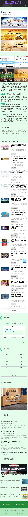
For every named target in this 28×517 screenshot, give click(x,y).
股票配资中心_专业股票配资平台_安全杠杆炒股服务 (19, 282)
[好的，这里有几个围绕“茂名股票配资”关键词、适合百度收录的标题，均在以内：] (7, 75)
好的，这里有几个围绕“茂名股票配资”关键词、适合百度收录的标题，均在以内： (7, 81)
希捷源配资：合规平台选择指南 (18, 254)
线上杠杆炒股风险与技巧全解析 (21, 68)
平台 (7, 357)
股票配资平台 (17, 513)
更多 (25, 12)
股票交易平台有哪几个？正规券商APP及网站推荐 (18, 295)
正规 (7, 367)
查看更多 (14, 310)
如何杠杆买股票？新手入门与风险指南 (18, 227)
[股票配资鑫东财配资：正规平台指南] (7, 62)
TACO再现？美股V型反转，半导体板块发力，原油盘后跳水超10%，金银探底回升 (10, 495)
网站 (7, 364)
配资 (21, 357)
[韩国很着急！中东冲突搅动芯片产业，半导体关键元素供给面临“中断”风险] (21, 75)
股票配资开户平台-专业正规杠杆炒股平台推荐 (18, 199)
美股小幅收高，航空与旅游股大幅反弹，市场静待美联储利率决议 (14, 475)
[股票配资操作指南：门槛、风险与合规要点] (24, 489)
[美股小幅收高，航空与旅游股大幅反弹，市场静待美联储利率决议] (14, 469)
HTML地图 (21, 510)
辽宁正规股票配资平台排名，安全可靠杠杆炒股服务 (18, 186)
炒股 (21, 364)
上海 (21, 361)
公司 (7, 371)
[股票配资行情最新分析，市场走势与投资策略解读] (25, 481)
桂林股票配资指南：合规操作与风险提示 (18, 159)
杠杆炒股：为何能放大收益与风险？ (18, 241)
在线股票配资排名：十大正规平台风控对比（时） (18, 213)
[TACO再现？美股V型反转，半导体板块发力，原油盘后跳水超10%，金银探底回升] (25, 496)
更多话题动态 (14, 375)
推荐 (21, 354)
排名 (21, 371)
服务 (21, 367)
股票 (7, 361)
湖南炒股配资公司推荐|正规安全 (18, 268)
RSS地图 (17, 510)
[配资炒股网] (11, 2)
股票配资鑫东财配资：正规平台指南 (7, 68)
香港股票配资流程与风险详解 (18, 145)
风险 (7, 354)
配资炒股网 (13, 154)
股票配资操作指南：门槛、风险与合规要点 (10, 487)
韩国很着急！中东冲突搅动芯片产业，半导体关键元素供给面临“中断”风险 (21, 81)
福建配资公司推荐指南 (12, 104)
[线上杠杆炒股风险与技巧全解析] (21, 62)
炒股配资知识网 (14, 208)
